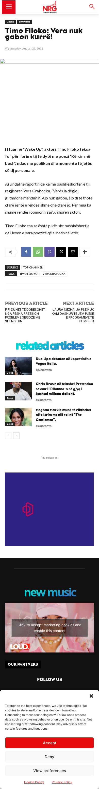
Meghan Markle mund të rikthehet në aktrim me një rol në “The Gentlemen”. (63, 415)
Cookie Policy (34, 782)
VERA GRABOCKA (54, 274)
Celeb (10, 21)
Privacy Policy (62, 782)
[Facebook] (26, 252)
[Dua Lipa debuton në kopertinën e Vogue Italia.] (18, 366)
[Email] (73, 252)
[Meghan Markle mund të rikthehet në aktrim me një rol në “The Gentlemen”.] (18, 417)
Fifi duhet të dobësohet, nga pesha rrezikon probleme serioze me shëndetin (25, 315)
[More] (84, 252)
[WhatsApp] (38, 252)
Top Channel (32, 267)
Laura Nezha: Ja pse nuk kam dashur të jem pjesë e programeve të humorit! (73, 315)
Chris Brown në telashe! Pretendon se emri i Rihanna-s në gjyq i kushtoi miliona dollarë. (64, 389)
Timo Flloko (29, 274)
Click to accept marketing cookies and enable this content (49, 628)
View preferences (49, 770)
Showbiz (24, 21)
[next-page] (16, 435)
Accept (49, 742)
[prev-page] (8, 435)
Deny (49, 756)
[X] (61, 252)
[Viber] (49, 252)
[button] (91, 695)
